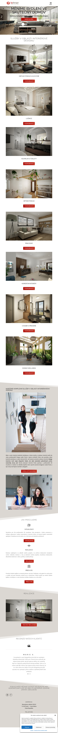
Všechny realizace (29, 625)
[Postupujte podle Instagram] (7, 694)
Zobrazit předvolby (50, 727)
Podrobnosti (29, 81)
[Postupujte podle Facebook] (10, 694)
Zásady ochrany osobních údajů (40, 730)
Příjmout (27, 727)
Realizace (29, 561)
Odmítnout (38, 727)
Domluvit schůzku (29, 471)
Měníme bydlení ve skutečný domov (29, 10)
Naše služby (29, 19)
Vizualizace (29, 540)
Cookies (32, 730)
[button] (55, 715)
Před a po (29, 581)
